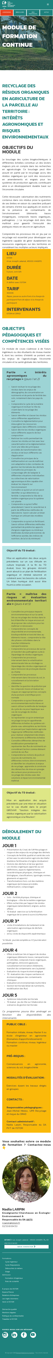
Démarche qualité (9, 1309)
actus (46, 12)
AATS (29, 1219)
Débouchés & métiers (14, 1268)
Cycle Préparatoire (12, 1265)
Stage (7, 1271)
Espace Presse (8, 1292)
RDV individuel (33, 13)
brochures (20, 12)
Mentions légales (9, 1312)
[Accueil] (10, 4)
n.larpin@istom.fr (11, 1223)
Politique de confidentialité (13, 1316)
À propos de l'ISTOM (10, 1289)
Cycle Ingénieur (11, 1262)
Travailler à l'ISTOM (9, 1319)
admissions (7, 12)
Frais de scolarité (12, 1281)
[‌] (5, 1335)
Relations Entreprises (10, 1295)
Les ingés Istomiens (10, 1298)
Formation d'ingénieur (14, 1278)
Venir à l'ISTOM (8, 1302)
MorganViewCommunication (25, 1353)
